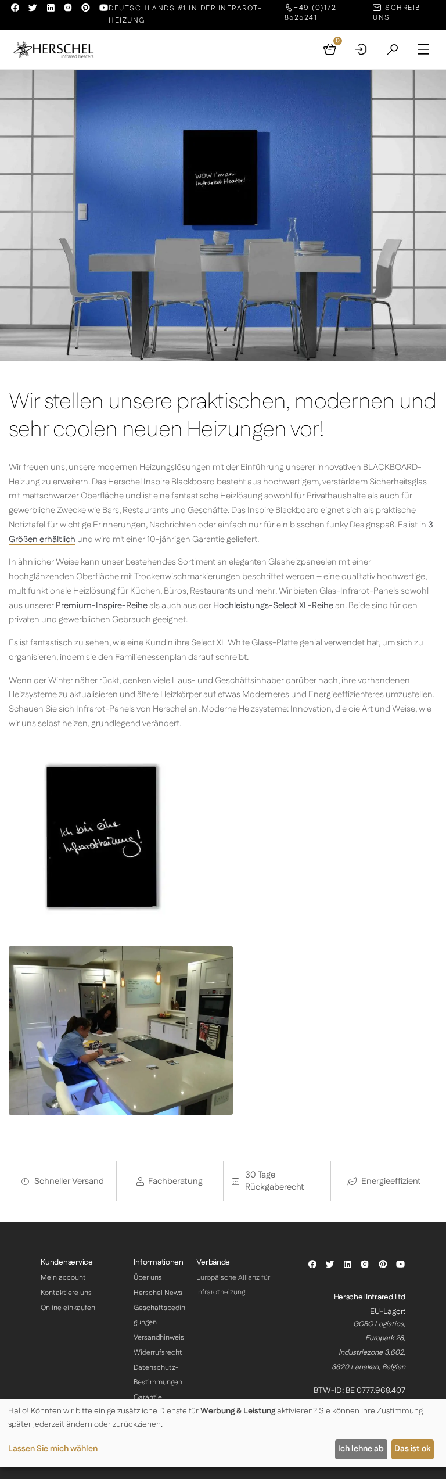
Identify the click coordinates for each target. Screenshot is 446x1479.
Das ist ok (412, 1449)
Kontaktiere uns (66, 1293)
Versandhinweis (159, 1337)
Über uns (148, 1278)
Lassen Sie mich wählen (53, 1449)
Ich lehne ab (361, 1449)
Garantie (148, 1397)
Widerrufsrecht (158, 1353)
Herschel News (158, 1293)
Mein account (63, 1278)
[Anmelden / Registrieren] (361, 49)
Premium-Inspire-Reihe (102, 606)
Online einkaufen (68, 1308)
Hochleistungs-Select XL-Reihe (273, 606)
